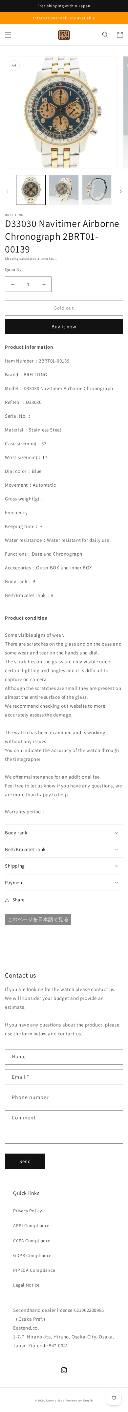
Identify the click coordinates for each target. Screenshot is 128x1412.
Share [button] (18, 900)
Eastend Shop (55, 1400)
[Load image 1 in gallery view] (31, 190)
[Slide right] (121, 191)
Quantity (13, 269)
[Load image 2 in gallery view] (63, 190)
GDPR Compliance (32, 1255)
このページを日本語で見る (38, 919)
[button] (8, 35)
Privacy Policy (27, 1211)
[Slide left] (7, 191)
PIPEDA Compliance (34, 1270)
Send (25, 1161)
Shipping (12, 258)
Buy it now (64, 326)
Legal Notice (26, 1285)
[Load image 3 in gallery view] (97, 190)
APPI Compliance (31, 1225)
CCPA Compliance (32, 1241)
